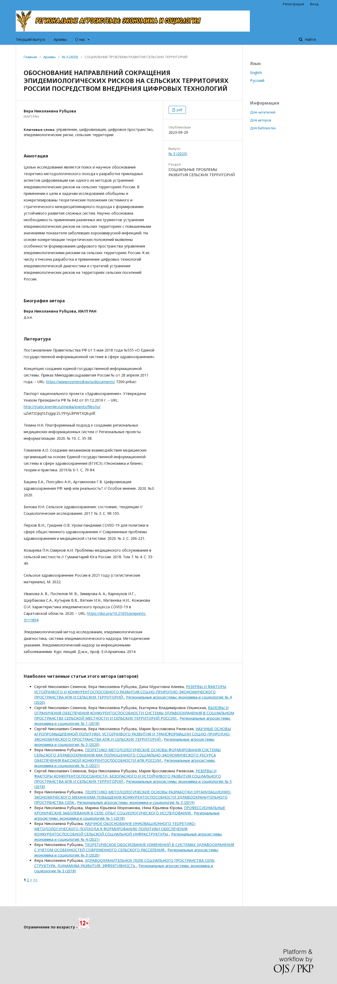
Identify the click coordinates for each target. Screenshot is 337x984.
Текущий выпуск (30, 39)
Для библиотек (263, 128)
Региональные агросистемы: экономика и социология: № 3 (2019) (136, 802)
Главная (30, 57)
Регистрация (293, 4)
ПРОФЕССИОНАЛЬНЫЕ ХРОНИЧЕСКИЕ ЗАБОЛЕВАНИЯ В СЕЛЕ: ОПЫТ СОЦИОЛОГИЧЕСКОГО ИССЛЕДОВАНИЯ (129, 810)
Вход (314, 4)
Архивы (60, 39)
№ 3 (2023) (70, 57)
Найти (310, 39)
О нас (80, 39)
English (256, 72)
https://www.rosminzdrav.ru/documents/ (80, 381)
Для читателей (262, 112)
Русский (257, 80)
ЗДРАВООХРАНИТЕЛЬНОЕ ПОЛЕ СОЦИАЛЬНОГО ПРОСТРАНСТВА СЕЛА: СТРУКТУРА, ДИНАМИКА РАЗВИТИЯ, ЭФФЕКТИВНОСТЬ (124, 863)
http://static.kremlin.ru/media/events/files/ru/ (62, 406)
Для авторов (260, 120)
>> (35, 879)
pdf (179, 109)
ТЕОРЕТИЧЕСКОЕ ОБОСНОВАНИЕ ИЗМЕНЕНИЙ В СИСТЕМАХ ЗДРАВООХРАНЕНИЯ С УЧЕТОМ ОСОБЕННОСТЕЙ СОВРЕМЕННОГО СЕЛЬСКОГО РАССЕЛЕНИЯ (134, 847)
